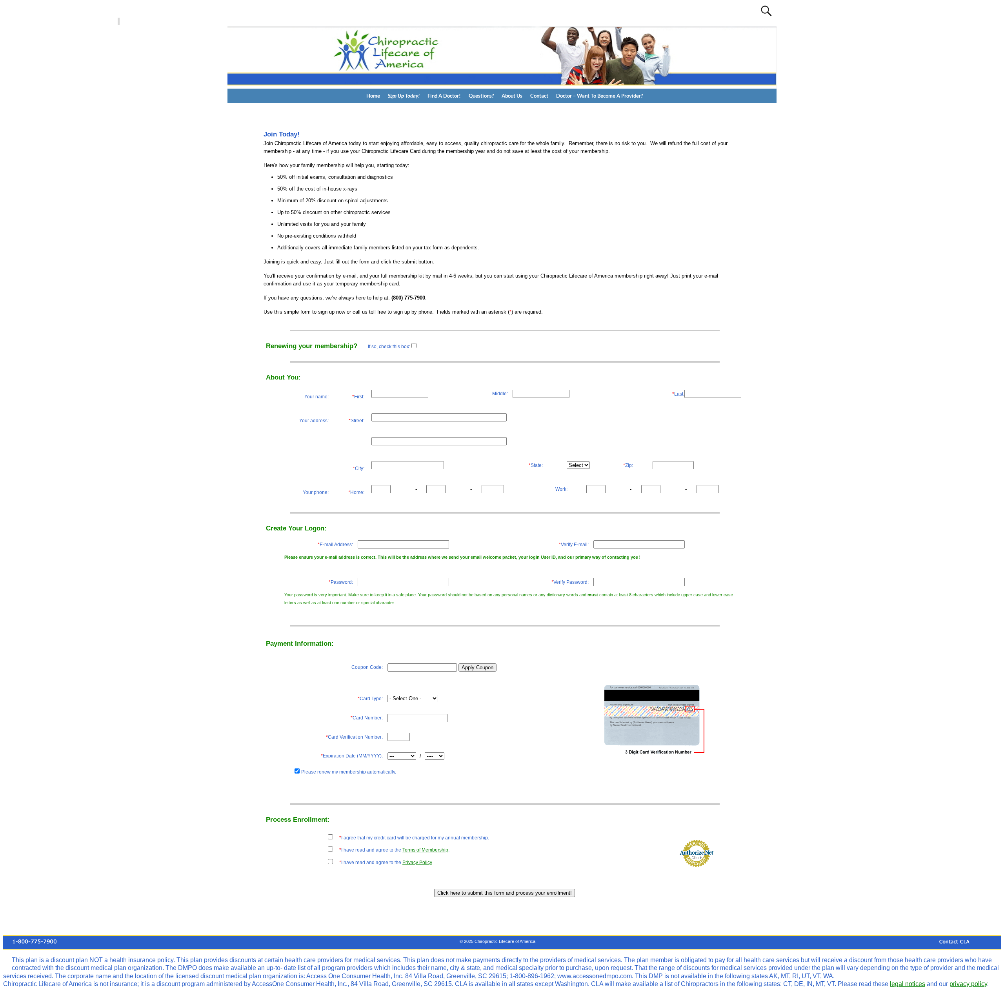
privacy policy (968, 984)
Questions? (481, 96)
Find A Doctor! (444, 96)
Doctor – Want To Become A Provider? (599, 96)
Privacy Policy (417, 862)
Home (373, 96)
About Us (512, 96)
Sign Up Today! (404, 96)
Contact (539, 96)
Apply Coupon (477, 667)
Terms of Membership (425, 850)
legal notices (907, 984)
